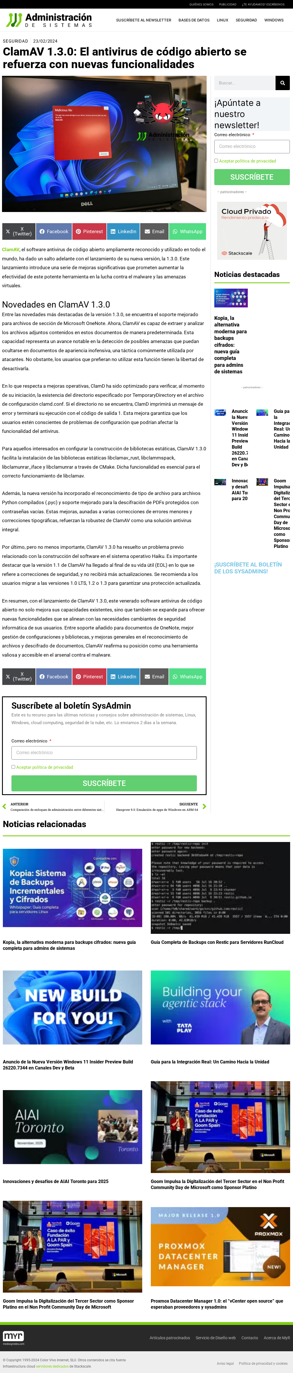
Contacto (249, 1338)
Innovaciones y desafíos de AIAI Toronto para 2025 (245, 489)
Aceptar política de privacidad (44, 767)
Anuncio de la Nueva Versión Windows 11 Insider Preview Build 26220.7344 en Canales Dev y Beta (244, 438)
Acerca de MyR (277, 1338)
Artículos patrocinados (170, 1338)
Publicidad (227, 4)
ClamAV (10, 249)
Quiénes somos (201, 4)
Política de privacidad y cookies (263, 1364)
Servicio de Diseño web (216, 1338)
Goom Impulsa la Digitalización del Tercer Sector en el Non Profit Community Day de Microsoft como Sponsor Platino (217, 1184)
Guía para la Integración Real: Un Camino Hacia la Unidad (210, 1062)
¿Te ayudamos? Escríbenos (263, 4)
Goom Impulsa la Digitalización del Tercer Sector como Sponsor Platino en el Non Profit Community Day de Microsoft (68, 1304)
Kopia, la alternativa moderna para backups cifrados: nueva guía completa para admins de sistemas (230, 345)
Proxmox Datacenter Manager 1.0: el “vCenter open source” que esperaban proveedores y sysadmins (217, 1304)
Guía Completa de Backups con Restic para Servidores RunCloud (217, 942)
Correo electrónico (30, 741)
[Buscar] (283, 83)
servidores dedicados (52, 1366)
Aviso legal (225, 1364)
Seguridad (15, 41)
